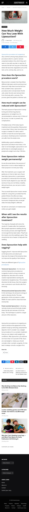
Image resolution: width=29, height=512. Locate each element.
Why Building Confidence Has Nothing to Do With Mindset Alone (14, 387)
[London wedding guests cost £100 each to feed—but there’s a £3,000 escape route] (14, 400)
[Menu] (3, 2)
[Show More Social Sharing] (25, 46)
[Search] (26, 2)
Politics (13, 505)
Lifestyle (4, 26)
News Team (9, 40)
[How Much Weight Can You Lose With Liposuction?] (14, 17)
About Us (4, 485)
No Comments (6, 42)
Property (7, 505)
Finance (11, 503)
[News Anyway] (15, 2)
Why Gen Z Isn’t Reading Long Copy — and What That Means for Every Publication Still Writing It (14, 437)
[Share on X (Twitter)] (12, 46)
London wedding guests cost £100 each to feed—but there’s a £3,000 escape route (14, 411)
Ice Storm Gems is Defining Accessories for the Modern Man (21, 372)
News (5, 503)
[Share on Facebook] (5, 46)
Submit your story (6, 490)
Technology (24, 503)
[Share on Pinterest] (20, 46)
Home (3, 482)
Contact (4, 488)
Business (17, 503)
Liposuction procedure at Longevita (12, 54)
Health (24, 505)
